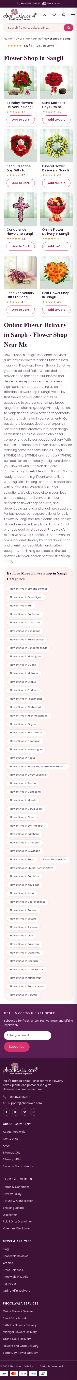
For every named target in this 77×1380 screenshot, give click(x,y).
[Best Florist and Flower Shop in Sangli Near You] (56, 272)
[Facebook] (6, 1112)
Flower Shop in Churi (22, 817)
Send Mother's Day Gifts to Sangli (53, 107)
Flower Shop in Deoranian (25, 741)
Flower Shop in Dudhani (24, 690)
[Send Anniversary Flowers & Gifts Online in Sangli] (20, 272)
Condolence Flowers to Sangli (20, 231)
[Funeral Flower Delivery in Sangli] (56, 145)
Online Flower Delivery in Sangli (55, 231)
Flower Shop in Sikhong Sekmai (28, 588)
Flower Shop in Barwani (24, 995)
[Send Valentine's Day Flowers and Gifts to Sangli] (20, 145)
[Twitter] (24, 1112)
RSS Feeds (10, 1284)
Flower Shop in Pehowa (24, 910)
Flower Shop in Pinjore (23, 724)
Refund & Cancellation (18, 1201)
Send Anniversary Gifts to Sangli (20, 295)
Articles (8, 1263)
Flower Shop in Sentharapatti (27, 825)
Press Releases (13, 1270)
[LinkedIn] (33, 1112)
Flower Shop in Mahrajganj (25, 656)
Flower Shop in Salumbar (24, 944)
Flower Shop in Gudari (23, 664)
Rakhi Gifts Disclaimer (17, 1221)
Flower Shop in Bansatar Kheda (28, 648)
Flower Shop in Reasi (22, 859)
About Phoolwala (14, 1132)
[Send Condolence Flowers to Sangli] (20, 209)
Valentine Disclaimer (16, 1228)
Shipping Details (13, 1208)
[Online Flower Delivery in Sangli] (56, 209)
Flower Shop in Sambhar (24, 876)
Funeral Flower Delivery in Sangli (55, 168)
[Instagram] (15, 1112)
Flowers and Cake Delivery (20, 1346)
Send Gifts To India (15, 1318)
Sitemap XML (11, 1153)
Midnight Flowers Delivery (20, 1332)
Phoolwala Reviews (15, 1256)
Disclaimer (10, 1215)
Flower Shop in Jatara (23, 918)
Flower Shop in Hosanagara (26, 749)
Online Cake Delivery (17, 1339)
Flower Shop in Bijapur (23, 682)
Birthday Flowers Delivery (20, 1325)
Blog (6, 1249)
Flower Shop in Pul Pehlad (25, 614)
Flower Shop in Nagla (22, 758)
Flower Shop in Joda (22, 893)
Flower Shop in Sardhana (24, 834)
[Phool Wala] (18, 14)
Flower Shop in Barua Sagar (26, 808)
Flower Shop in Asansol (24, 927)
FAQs (6, 1146)
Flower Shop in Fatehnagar (26, 698)
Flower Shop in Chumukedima (28, 775)
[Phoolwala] (38, 1068)
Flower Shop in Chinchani (25, 622)
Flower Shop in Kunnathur (25, 978)
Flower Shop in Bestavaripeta (27, 901)
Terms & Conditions (16, 1187)
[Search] (68, 27)
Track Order (53, 3)
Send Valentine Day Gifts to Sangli (19, 170)
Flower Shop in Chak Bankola (27, 969)
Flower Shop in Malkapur (24, 673)
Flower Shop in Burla (55, 859)
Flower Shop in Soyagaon (25, 851)
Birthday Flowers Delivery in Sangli (20, 105)
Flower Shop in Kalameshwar (27, 639)
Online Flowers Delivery (18, 1311)
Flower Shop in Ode (21, 935)
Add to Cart (20, 120)
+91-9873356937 (30, 3)
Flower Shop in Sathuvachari (27, 986)
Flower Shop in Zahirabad (25, 631)
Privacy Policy (12, 1194)
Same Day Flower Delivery (20, 1353)
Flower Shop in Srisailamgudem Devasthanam (38, 766)
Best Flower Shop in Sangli (55, 295)
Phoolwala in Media (15, 1277)
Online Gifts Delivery (16, 1291)
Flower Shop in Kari (21, 605)
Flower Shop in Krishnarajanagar (29, 715)
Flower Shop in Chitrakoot (25, 707)
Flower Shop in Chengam (25, 842)
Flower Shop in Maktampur (26, 732)
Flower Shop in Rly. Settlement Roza (31, 868)
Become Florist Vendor (18, 1166)
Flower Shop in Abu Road (24, 885)
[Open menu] (73, 14)
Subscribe (16, 1046)
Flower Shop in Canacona (25, 791)
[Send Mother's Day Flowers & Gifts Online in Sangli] (56, 82)
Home (8, 39)
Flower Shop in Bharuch (24, 961)
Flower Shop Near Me (28, 39)
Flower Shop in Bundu (23, 783)
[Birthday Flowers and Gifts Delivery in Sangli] (20, 82)
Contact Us (10, 1139)
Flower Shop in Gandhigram (26, 597)
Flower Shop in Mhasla (23, 800)
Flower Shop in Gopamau (25, 952)
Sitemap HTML (12, 1159)
